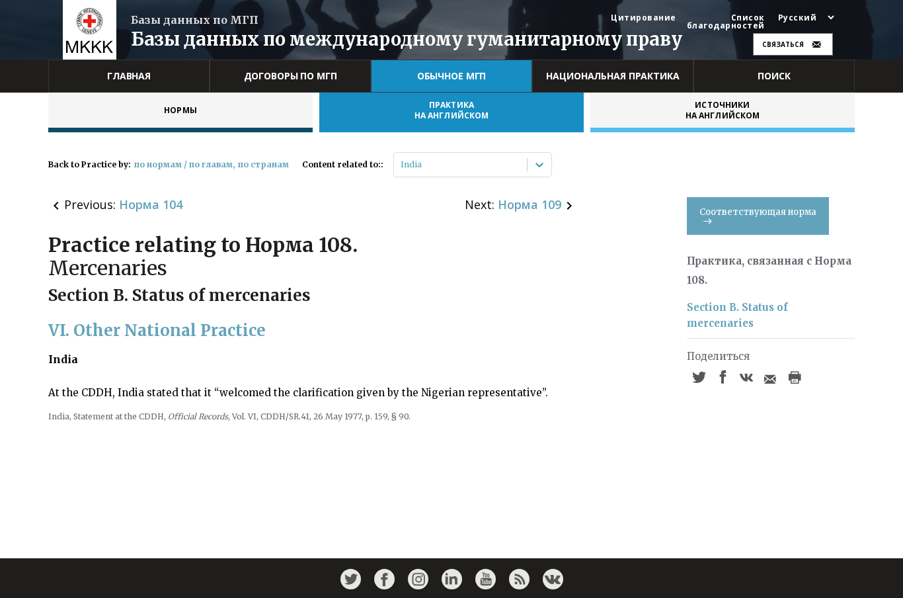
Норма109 (529, 204)
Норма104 (150, 204)
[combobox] (402, 164)
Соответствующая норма (757, 212)
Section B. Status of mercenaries (737, 315)
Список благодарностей (726, 22)
